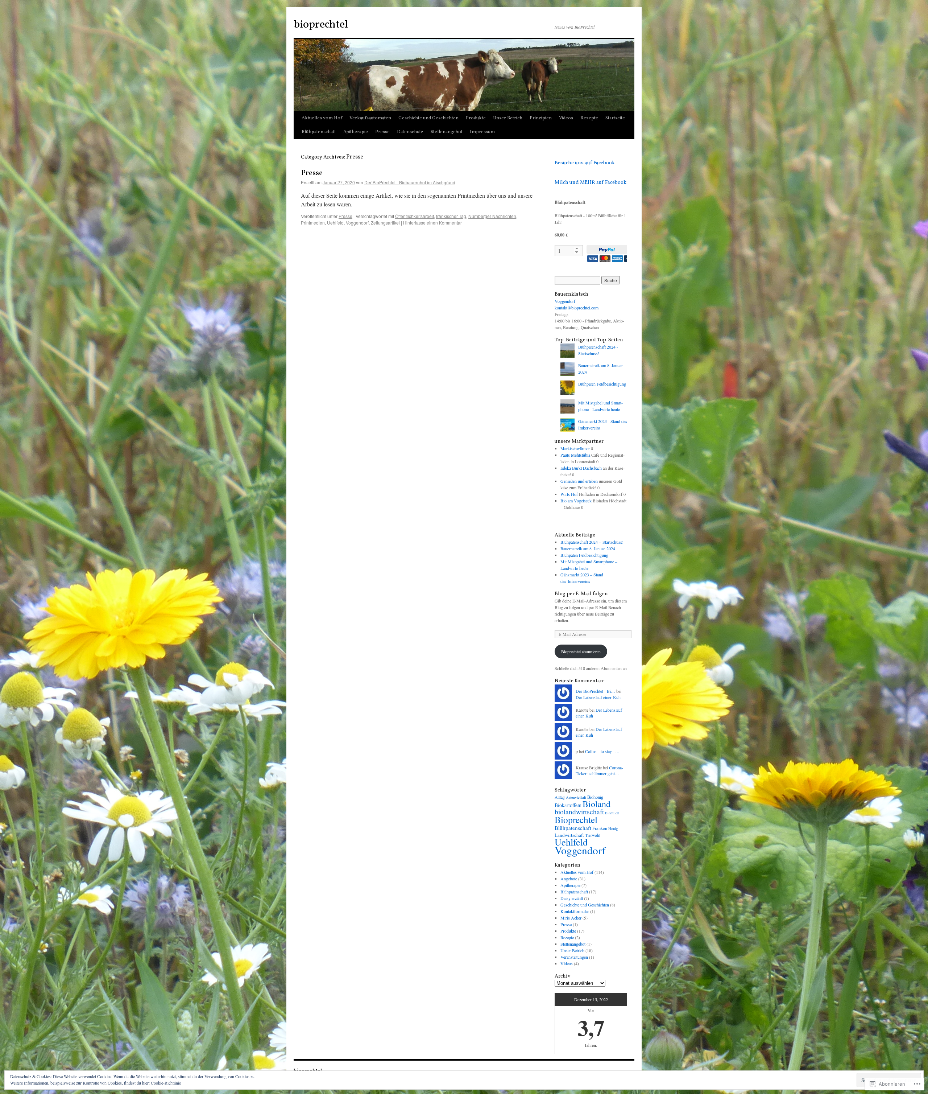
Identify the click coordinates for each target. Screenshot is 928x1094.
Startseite (615, 118)
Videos (566, 118)
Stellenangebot (447, 132)
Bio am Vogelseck (576, 500)
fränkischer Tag (451, 216)
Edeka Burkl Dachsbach (581, 468)
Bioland (596, 804)
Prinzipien (541, 118)
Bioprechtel (576, 819)
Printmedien (313, 222)
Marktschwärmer (575, 448)
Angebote (568, 878)
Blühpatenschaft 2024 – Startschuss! (592, 542)
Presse (382, 132)
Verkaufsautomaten (370, 118)
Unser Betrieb (507, 118)
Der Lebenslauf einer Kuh (598, 697)
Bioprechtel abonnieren (581, 651)
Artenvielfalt (576, 797)
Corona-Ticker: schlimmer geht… (599, 771)
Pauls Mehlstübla (575, 455)
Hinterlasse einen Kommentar (432, 222)
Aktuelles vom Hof (322, 118)
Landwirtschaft (569, 835)
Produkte (476, 118)
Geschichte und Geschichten (428, 118)
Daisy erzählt (571, 898)
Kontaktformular (574, 911)
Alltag (560, 797)
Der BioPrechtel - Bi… (595, 691)
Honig (613, 828)
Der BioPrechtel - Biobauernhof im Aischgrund (409, 182)
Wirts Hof (569, 494)
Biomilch (612, 812)
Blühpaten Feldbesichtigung (602, 384)
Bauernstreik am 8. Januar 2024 (587, 548)
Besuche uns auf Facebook (585, 163)
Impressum (482, 132)
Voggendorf (357, 222)
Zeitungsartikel (385, 222)
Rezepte (589, 118)
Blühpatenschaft (319, 132)
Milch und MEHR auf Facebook (590, 182)
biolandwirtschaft (579, 811)
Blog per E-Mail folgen (581, 594)
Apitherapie (355, 132)
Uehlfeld (335, 222)
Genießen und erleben (579, 481)
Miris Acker (570, 918)
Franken (599, 828)
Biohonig (595, 797)
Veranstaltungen (574, 957)
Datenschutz (410, 132)
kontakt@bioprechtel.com (576, 307)
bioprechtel (321, 24)
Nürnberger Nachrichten (492, 216)
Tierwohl (592, 835)
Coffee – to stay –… (602, 751)
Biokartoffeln (568, 805)
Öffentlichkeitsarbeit (414, 216)
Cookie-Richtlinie (166, 1083)
